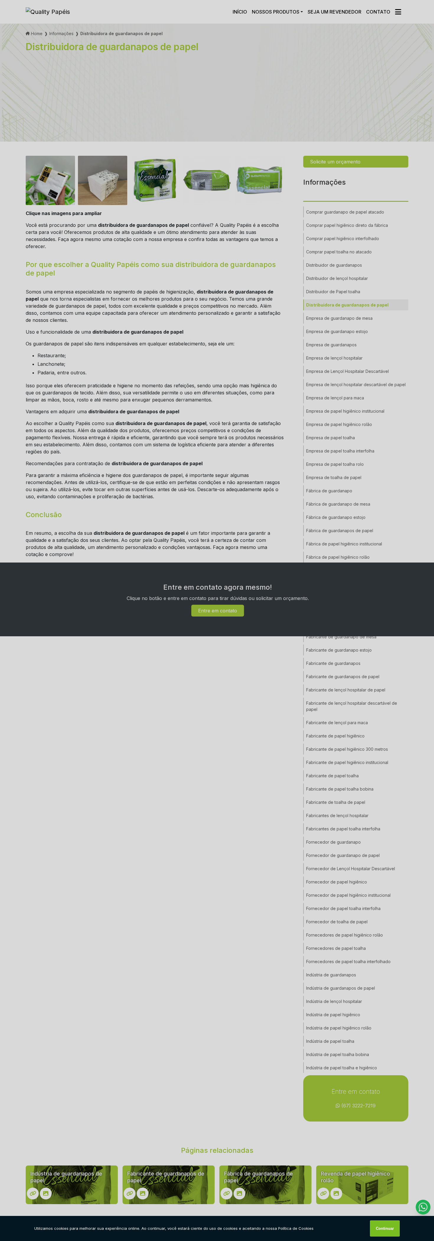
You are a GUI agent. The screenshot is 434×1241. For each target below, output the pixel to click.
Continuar (385, 1228)
